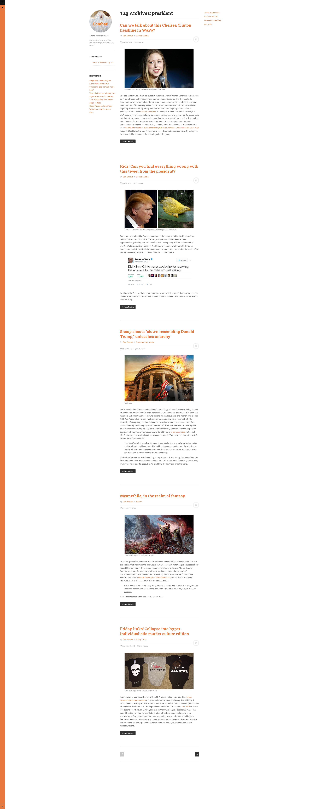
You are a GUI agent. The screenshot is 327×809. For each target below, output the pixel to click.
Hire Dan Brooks (211, 17)
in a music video (178, 432)
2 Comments (141, 349)
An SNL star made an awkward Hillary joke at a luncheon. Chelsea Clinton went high (162, 127)
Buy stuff (208, 24)
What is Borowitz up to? (103, 62)
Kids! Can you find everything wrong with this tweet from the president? (159, 169)
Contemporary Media (145, 342)
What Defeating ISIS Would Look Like (154, 577)
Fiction (139, 501)
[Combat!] (102, 21)
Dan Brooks (128, 35)
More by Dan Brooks (212, 20)
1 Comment (140, 42)
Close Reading (142, 35)
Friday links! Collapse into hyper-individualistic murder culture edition (154, 631)
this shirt (186, 706)
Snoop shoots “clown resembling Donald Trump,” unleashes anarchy (157, 334)
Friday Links (141, 639)
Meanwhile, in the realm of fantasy (152, 495)
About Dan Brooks (211, 13)
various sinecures (148, 111)
